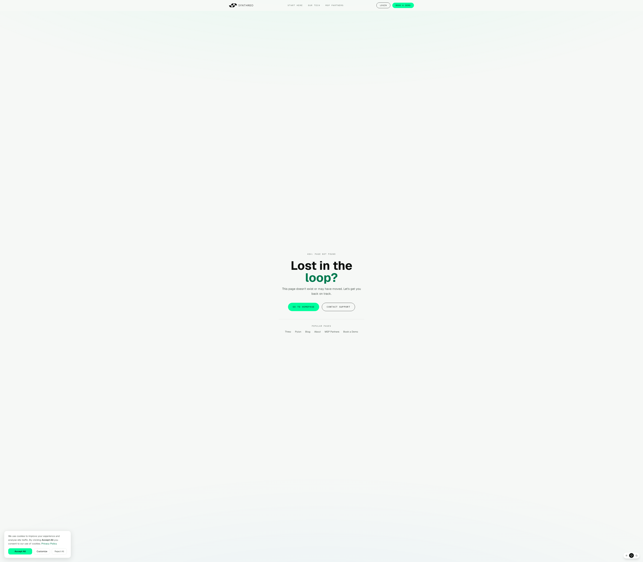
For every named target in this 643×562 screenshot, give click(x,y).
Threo (288, 331)
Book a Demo (403, 5)
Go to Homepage (303, 306)
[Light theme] (626, 555)
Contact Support (338, 306)
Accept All (20, 551)
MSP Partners (332, 331)
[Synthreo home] (242, 5)
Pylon (298, 331)
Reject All (59, 551)
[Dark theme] (636, 555)
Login (383, 5)
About (317, 331)
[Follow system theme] (631, 555)
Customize (42, 551)
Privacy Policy (49, 543)
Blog (307, 331)
